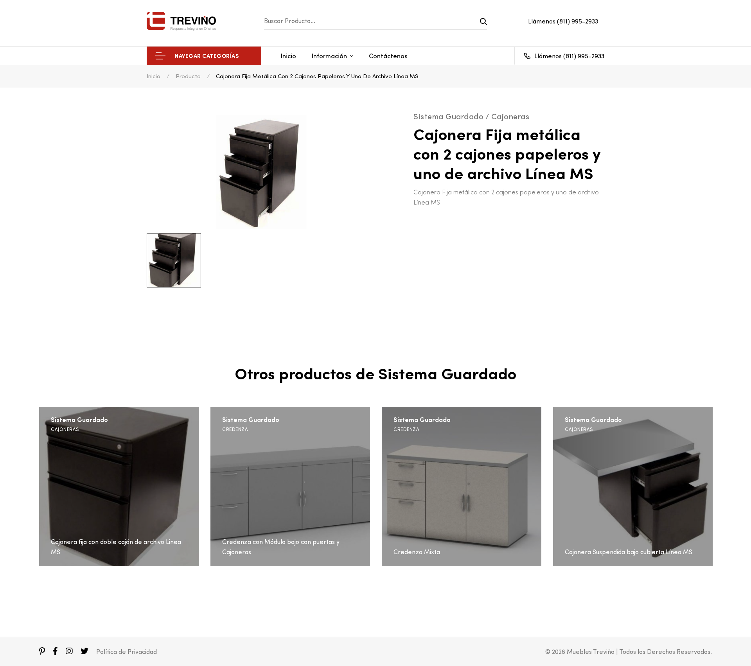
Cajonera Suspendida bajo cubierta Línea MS (628, 552)
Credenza (235, 429)
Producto (188, 76)
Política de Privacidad (126, 651)
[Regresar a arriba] (729, 644)
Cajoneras (65, 429)
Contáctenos (388, 56)
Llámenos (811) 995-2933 (563, 21)
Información (329, 56)
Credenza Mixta (416, 552)
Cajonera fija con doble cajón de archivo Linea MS (116, 547)
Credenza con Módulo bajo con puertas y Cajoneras (281, 547)
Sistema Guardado (79, 420)
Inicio (288, 56)
